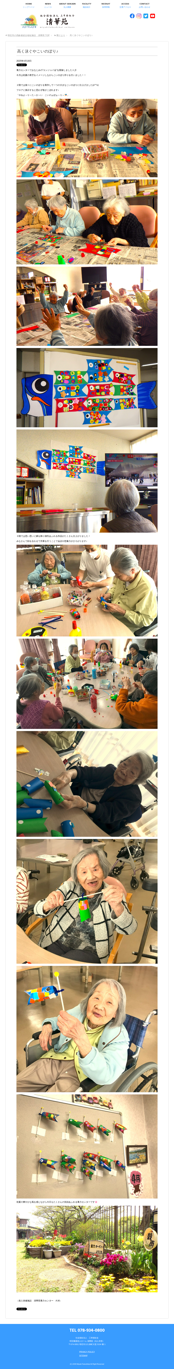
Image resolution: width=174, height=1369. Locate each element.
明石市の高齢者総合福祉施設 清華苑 (47, 21)
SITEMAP (83, 1355)
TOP (29, 35)
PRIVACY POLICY (87, 1352)
